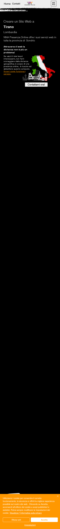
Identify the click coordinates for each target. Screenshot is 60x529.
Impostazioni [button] (30, 525)
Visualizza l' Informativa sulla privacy (26, 512)
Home (7, 3)
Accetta (44, 519)
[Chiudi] (56, 498)
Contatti (16, 3)
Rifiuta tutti (16, 519)
